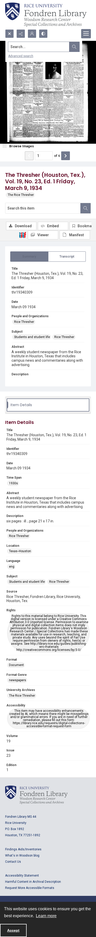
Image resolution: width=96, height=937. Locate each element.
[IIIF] (22, 234)
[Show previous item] (29, 155)
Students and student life (32, 337)
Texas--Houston (20, 551)
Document (16, 665)
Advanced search (20, 56)
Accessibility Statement (22, 875)
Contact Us (13, 861)
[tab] (29, 256)
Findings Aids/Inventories (23, 849)
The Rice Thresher (21, 195)
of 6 (57, 156)
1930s (13, 483)
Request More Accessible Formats (29, 888)
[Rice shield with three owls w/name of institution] (46, 15)
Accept (13, 930)
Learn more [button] (46, 916)
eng (11, 566)
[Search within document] (85, 208)
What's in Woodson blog (22, 855)
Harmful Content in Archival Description (33, 882)
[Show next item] (65, 155)
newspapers (17, 680)
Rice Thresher (24, 322)
